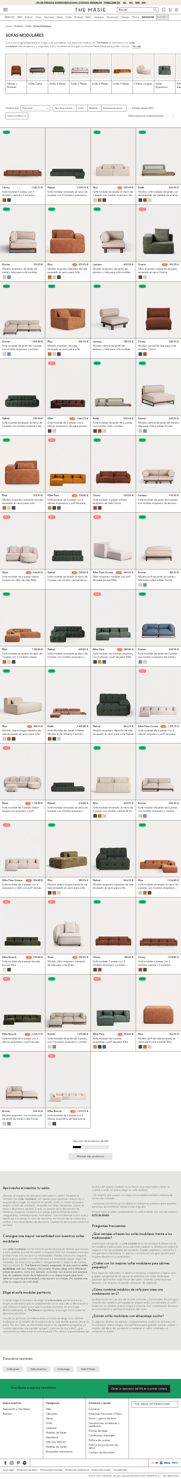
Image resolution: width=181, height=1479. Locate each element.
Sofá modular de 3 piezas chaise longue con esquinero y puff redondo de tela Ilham (20, 811)
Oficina (135, 17)
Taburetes (49, 17)
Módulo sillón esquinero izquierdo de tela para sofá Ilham (66, 963)
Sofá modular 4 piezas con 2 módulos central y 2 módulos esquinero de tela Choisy (154, 965)
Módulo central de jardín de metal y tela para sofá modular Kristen (158, 424)
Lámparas (99, 17)
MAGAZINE (148, 17)
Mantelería (52, 1437)
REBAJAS (9, 17)
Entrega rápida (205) (142, 108)
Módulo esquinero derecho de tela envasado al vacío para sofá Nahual (113, 732)
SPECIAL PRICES (56, 1442)
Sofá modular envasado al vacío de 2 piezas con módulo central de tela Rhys (113, 811)
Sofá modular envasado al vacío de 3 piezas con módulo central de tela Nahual (67, 580)
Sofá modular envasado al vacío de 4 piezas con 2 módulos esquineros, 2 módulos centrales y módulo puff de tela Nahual (67, 197)
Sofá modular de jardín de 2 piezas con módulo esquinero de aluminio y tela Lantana (158, 503)
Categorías (52, 1403)
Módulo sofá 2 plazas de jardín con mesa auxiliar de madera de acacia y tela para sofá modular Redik (158, 195)
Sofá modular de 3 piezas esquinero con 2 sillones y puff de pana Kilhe (113, 655)
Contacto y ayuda (99, 1403)
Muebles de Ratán (56, 1432)
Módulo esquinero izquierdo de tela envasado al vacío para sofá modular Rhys (22, 503)
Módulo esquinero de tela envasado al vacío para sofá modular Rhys (63, 349)
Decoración (113, 17)
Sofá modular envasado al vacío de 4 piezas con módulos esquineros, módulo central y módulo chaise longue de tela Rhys (158, 890)
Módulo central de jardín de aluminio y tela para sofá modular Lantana (111, 349)
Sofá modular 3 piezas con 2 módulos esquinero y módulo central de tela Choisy (109, 965)
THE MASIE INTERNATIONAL (152, 1404)
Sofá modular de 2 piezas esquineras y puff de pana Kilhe (110, 1040)
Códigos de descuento (102, 1452)
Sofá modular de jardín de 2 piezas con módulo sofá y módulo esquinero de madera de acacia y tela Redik (112, 428)
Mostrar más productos (90, 1156)
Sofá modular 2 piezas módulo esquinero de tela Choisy (110, 501)
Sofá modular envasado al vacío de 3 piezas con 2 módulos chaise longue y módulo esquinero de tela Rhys (22, 659)
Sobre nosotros (12, 1403)
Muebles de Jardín (56, 1447)
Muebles (78, 17)
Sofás (68, 17)
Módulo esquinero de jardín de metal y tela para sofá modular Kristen (19, 272)
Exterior (29, 17)
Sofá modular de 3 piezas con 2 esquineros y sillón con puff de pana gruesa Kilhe (22, 888)
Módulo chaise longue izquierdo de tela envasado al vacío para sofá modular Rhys (67, 888)
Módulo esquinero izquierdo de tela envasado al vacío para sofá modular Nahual (113, 888)
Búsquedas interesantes (59, 1451)
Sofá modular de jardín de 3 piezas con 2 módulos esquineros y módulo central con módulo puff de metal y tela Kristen (67, 1044)
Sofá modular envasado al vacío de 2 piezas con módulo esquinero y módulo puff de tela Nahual (67, 657)
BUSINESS (162, 17)
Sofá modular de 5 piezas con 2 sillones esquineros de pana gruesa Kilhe (66, 426)
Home (9, 26)
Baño (88, 17)
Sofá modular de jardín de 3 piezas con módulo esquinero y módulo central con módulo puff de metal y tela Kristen (22, 351)
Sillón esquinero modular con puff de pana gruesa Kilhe (111, 578)
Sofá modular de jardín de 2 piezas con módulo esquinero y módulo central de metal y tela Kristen (157, 811)
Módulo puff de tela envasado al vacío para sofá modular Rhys (156, 1040)
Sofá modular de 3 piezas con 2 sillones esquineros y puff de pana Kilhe (66, 503)
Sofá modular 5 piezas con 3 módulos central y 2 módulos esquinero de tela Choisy (18, 195)
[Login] (176, 9)
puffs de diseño (100, 1215)
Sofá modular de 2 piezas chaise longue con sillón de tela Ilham (20, 578)
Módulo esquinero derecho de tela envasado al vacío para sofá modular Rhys (67, 272)
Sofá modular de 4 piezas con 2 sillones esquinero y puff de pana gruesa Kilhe (156, 734)
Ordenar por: (12, 108)
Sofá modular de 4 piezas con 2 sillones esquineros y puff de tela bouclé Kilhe (20, 1042)
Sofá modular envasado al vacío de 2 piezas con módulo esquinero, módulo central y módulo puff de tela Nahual (67, 813)
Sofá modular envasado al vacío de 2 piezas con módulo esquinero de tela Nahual (22, 426)
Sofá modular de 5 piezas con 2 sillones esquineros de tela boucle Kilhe (66, 1119)
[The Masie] (90, 9)
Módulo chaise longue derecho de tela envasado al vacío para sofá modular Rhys (21, 734)
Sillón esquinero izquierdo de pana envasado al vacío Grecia (157, 270)
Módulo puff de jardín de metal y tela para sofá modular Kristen (157, 578)
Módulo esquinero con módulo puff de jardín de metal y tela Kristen (22, 1117)
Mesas (60, 17)
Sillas (38, 17)
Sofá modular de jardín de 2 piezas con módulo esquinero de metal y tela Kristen (157, 657)
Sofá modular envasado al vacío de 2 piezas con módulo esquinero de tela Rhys (113, 195)
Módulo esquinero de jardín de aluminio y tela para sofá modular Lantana (111, 272)
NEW (19, 17)
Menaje (125, 17)
